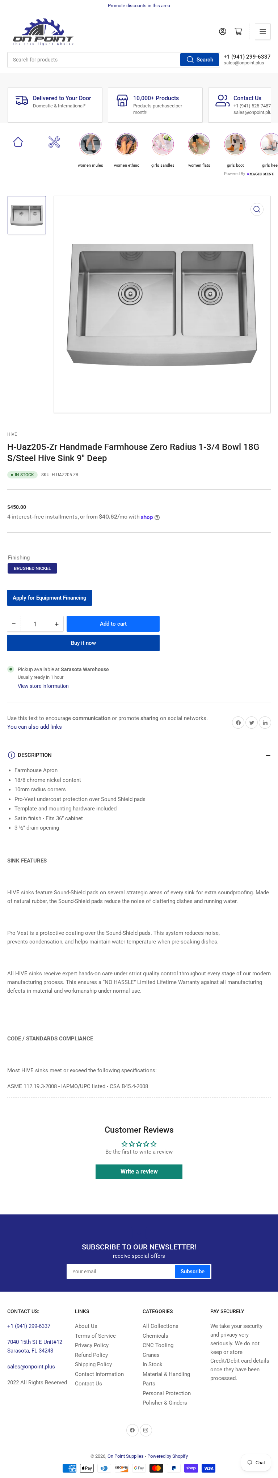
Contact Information (99, 1374)
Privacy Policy (92, 1345)
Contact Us (88, 1383)
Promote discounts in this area (139, 5)
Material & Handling (166, 1374)
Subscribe (193, 1271)
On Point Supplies (126, 1456)
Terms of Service (95, 1336)
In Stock (153, 1364)
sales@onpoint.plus (31, 1366)
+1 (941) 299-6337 (28, 1326)
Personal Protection (167, 1393)
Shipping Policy (93, 1364)
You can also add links (34, 727)
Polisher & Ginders (165, 1403)
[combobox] (113, 59)
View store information (43, 686)
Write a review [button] (139, 1171)
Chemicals (155, 1336)
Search (205, 59)
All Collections (160, 1326)
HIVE (12, 434)
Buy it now (83, 643)
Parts (149, 1383)
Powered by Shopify (167, 1456)
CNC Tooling (158, 1345)
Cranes (151, 1355)
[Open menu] (263, 31)
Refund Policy (91, 1355)
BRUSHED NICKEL (32, 568)
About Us (86, 1326)
